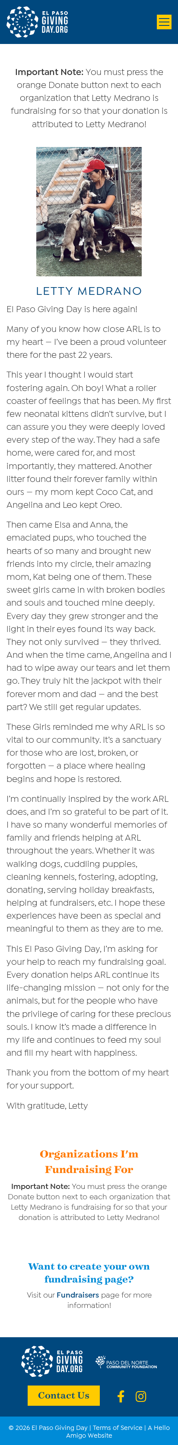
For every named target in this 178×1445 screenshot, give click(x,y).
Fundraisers (78, 1294)
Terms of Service (118, 1427)
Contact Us (63, 1395)
